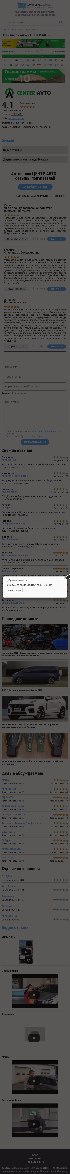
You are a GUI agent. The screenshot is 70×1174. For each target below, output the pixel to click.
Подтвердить (14, 590)
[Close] (67, 576)
